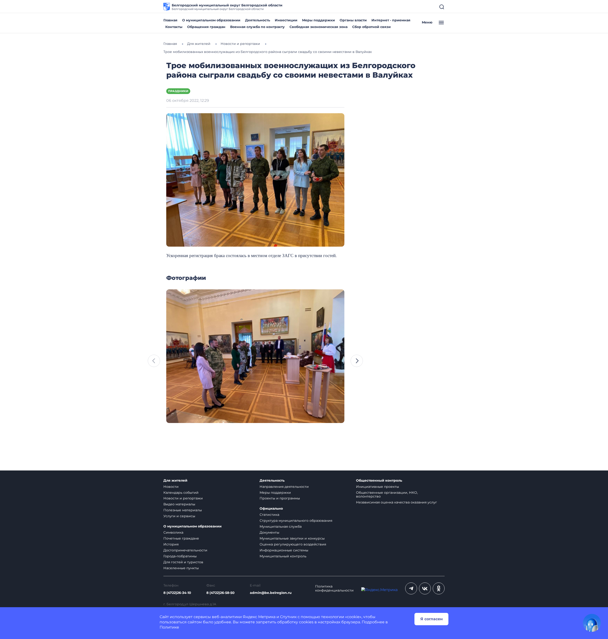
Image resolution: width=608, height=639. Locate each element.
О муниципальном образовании (211, 20)
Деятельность (257, 20)
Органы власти (353, 20)
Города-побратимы (180, 556)
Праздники (178, 91)
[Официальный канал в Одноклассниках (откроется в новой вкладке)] (439, 588)
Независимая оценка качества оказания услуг (396, 502)
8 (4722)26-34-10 (177, 593)
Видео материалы (179, 504)
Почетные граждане (181, 538)
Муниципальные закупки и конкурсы (292, 538)
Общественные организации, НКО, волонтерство (387, 494)
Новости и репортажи (183, 498)
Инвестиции (286, 20)
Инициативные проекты (377, 486)
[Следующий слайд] (357, 361)
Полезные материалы (182, 510)
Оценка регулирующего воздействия (293, 544)
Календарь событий (181, 492)
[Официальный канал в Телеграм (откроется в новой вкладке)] (411, 588)
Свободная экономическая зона (318, 27)
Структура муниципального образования (296, 520)
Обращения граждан (206, 27)
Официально (271, 509)
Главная (170, 20)
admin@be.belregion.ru (271, 593)
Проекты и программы (280, 498)
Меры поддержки (318, 20)
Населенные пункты (181, 568)
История (171, 544)
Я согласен (431, 619)
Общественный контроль (379, 481)
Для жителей (175, 481)
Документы (269, 532)
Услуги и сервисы (179, 516)
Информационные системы (284, 550)
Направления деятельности (284, 486)
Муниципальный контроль (283, 556)
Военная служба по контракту (257, 27)
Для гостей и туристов (183, 562)
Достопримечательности (185, 550)
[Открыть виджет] (592, 623)
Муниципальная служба (281, 526)
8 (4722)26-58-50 (220, 593)
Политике (169, 627)
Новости (171, 486)
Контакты (173, 27)
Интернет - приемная (390, 20)
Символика (173, 532)
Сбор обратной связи (371, 27)
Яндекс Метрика (259, 617)
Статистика (269, 514)
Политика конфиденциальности (334, 588)
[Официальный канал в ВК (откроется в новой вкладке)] (425, 588)
